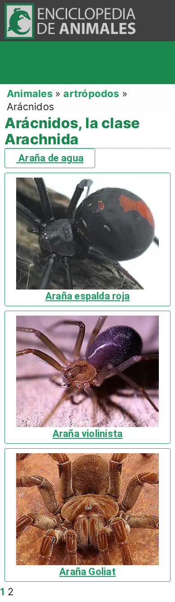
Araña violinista (87, 433)
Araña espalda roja (87, 296)
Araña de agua (49, 158)
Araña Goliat (87, 571)
